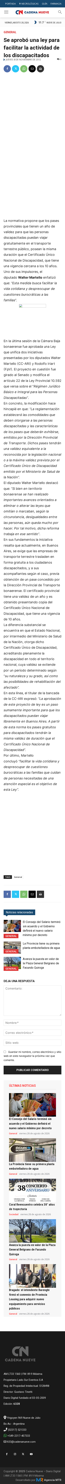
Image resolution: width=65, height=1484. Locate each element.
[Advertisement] (32, 110)
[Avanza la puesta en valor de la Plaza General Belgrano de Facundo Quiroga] (12, 963)
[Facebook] (7, 68)
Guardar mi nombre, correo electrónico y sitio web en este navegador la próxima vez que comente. (32, 1056)
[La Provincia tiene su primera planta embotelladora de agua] (12, 947)
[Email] (32, 68)
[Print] (40, 68)
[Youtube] (31, 1454)
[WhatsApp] (23, 68)
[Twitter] (15, 68)
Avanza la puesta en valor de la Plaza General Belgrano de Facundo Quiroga (41, 963)
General (10, 32)
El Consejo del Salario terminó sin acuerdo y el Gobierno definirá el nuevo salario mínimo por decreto (30, 1123)
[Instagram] (15, 1454)
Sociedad (13, 1214)
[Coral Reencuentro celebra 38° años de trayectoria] (32, 1190)
